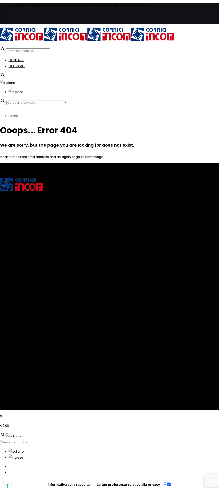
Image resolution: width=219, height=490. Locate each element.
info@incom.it (11, 326)
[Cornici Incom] (87, 39)
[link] (65, 102)
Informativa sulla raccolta (69, 484)
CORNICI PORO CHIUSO (18, 296)
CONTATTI (16, 60)
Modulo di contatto (15, 332)
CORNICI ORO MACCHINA (19, 284)
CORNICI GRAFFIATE (15, 278)
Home (13, 115)
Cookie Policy (10, 368)
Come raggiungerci (15, 338)
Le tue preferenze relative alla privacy (128, 484)
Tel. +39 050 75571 (14, 320)
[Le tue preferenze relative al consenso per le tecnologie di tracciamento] (7, 486)
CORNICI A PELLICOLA (16, 272)
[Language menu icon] (7, 82)
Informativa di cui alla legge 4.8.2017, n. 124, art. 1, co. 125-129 (47, 248)
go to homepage (89, 157)
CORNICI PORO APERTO (18, 290)
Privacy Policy (10, 362)
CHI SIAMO (17, 66)
